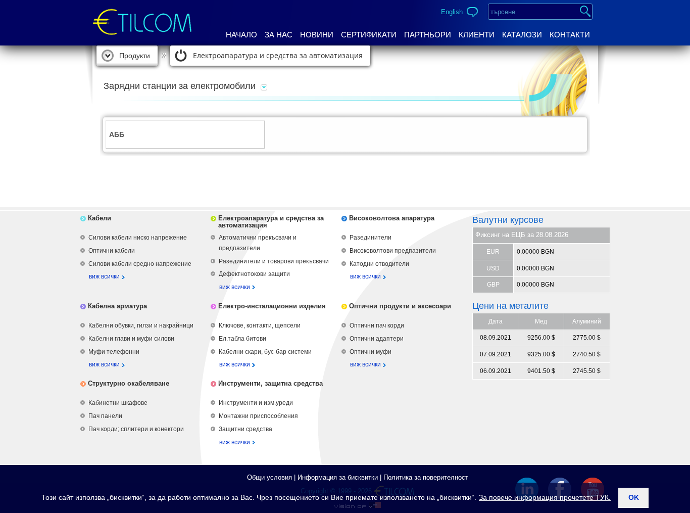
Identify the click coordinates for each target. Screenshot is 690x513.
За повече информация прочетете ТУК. (545, 497)
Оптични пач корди (377, 325)
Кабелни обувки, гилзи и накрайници (140, 325)
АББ (116, 134)
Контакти (570, 34)
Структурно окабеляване (128, 383)
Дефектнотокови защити (254, 273)
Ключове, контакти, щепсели (260, 325)
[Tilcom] (142, 13)
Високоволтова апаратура (391, 218)
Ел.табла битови (242, 338)
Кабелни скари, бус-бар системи (265, 351)
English (452, 12)
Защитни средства (245, 429)
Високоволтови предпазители (393, 250)
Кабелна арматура (117, 306)
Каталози (522, 34)
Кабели (99, 218)
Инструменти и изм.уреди (256, 402)
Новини (316, 34)
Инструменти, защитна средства (270, 383)
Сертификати (369, 34)
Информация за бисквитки (338, 477)
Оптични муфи (370, 351)
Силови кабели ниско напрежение (137, 237)
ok (633, 497)
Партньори (427, 34)
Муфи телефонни (113, 351)
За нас (278, 34)
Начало (241, 34)
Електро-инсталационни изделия (272, 306)
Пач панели (105, 415)
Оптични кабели (111, 250)
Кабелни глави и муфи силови (131, 338)
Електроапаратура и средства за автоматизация (278, 55)
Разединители (370, 237)
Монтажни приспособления (258, 415)
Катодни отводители (379, 263)
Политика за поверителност (425, 477)
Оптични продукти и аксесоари (400, 306)
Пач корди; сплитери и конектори (136, 429)
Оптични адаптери (377, 338)
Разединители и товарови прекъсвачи (274, 261)
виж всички (104, 276)
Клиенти (477, 34)
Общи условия (269, 477)
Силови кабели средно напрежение (139, 263)
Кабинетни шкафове (117, 402)
